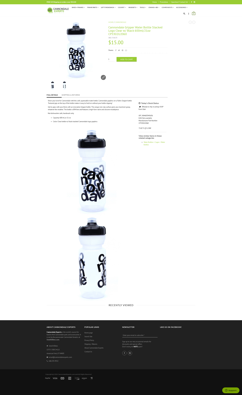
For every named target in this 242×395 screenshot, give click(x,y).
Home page (88, 333)
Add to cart (126, 59)
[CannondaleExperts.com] (58, 10)
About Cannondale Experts (93, 348)
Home (154, 2)
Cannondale (120, 22)
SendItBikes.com (53, 340)
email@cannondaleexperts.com (60, 357)
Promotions (164, 2)
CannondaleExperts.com (66, 374)
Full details (52, 95)
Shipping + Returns (90, 344)
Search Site (88, 336)
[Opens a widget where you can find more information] (230, 390)
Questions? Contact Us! (179, 2)
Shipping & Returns (71, 95)
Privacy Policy (89, 340)
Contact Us (88, 352)
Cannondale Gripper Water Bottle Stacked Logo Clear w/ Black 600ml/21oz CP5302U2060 (135, 30)
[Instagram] (194, 2)
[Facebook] (191, 2)
